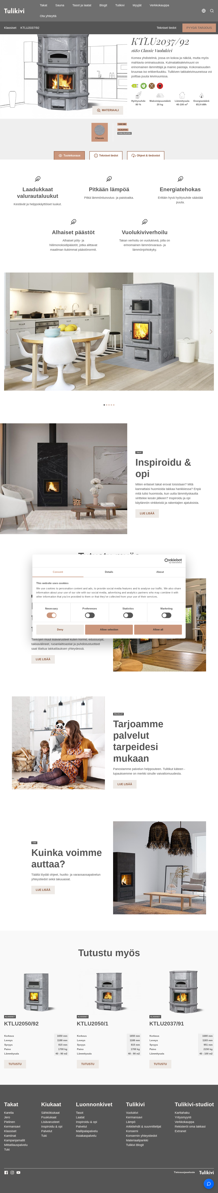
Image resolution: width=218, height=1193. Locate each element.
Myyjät (137, 5)
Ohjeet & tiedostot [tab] (148, 155)
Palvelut (46, 1131)
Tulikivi (119, 5)
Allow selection (109, 629)
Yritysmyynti (183, 1117)
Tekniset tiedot (166, 27)
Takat (43, 5)
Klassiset (10, 27)
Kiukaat (51, 1104)
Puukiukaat (48, 1117)
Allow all (158, 629)
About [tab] (160, 571)
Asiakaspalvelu (86, 1135)
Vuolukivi (132, 1112)
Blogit (103, 5)
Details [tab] (109, 571)
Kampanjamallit (14, 1140)
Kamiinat (10, 1135)
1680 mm (122, 124)
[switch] (90, 615)
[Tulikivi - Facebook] (6, 1173)
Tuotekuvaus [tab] (72, 155)
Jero (7, 1117)
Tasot (79, 1112)
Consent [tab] (58, 571)
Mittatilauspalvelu (16, 1145)
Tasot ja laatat (81, 5)
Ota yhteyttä (48, 16)
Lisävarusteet (50, 1122)
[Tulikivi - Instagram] (12, 1173)
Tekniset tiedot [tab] (108, 155)
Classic (99, 138)
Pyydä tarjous (199, 27)
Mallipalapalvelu (87, 1131)
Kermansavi (12, 1126)
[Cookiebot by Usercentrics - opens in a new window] (167, 560)
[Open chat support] (209, 1184)
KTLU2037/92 (29, 27)
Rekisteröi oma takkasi (190, 1126)
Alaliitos (122, 130)
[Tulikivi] (18, 10)
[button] (212, 11)
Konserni (132, 1131)
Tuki (7, 1149)
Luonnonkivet (94, 1104)
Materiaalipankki (137, 1140)
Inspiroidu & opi (51, 1126)
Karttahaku (182, 1112)
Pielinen (9, 1122)
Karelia (9, 1112)
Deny (60, 629)
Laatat (80, 1117)
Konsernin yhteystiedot (141, 1135)
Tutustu (15, 1064)
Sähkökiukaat (50, 1112)
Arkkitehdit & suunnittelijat (143, 1126)
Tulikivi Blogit (135, 1145)
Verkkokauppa (159, 5)
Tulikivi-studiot (194, 1104)
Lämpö (130, 1122)
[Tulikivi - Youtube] (18, 1173)
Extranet (180, 1131)
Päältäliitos (124, 133)
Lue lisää (147, 513)
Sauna (59, 5)
